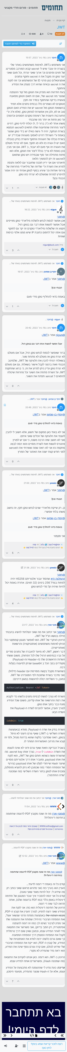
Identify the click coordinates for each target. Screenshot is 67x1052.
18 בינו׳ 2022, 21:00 (33, 483)
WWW (53, 806)
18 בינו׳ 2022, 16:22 (34, 209)
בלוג (42, 544)
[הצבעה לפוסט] (18, 187)
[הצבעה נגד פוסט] (7, 187)
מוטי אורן (52, 625)
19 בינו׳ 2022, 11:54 (34, 806)
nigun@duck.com (51, 245)
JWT (46, 278)
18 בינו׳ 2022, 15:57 (35, 57)
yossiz (53, 483)
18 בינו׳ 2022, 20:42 (35, 327)
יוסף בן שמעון (50, 271)
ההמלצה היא (58, 578)
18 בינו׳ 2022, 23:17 (31, 625)
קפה (34, 544)
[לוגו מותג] (52, 8)
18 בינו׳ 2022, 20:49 (35, 407)
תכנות (59, 34)
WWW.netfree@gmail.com (51, 826)
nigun (53, 209)
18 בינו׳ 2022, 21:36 (33, 567)
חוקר (54, 57)
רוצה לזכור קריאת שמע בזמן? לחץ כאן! (47, 1046)
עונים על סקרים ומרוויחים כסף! (40, 829)
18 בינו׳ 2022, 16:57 (27, 271)
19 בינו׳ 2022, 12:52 (31, 856)
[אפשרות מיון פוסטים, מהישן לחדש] (61, 44)
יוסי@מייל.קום (54, 544)
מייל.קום (29, 547)
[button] (24, 1046)
